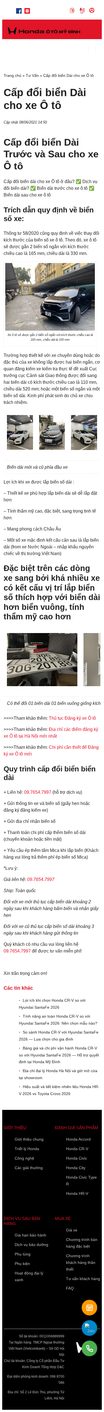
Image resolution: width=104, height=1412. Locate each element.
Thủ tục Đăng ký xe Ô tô (72, 718)
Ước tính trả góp (73, 10)
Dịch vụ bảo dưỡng (31, 1244)
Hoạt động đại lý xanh (29, 1276)
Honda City (75, 1167)
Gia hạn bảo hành (30, 1235)
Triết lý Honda (27, 1148)
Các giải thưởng (29, 1167)
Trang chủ (12, 75)
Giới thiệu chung (29, 1139)
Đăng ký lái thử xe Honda (92, 10)
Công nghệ (24, 1158)
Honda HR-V (77, 1193)
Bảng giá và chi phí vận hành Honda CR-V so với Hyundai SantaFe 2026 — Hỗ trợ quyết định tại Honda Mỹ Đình (59, 1055)
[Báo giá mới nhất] (89, 1307)
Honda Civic (76, 1158)
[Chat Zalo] (89, 1328)
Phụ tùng (23, 1254)
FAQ (70, 1288)
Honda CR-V (77, 1148)
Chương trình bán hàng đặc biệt (81, 1242)
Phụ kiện (22, 1263)
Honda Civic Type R (81, 1180)
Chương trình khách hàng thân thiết (80, 1262)
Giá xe (71, 1230)
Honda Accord (78, 1139)
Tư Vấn (32, 75)
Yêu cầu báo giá (83, 10)
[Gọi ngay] (89, 1348)
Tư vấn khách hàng (83, 1278)
